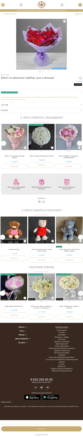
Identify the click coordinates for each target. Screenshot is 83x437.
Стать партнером (62, 346)
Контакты (61, 339)
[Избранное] (64, 21)
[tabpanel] (41, 44)
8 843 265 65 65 (41, 379)
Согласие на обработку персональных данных (62, 360)
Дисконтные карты (61, 353)
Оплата (62, 332)
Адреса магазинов (62, 350)
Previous (3, 143)
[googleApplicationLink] (51, 397)
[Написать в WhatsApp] (41, 387)
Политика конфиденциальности (62, 357)
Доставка (62, 335)
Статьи (61, 364)
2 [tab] (43, 71)
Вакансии (62, 366)
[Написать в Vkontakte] (47, 387)
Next (79, 143)
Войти (80, 14)
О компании (62, 330)
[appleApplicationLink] (32, 397)
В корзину (41, 429)
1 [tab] (40, 71)
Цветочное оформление (62, 371)
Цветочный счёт (62, 344)
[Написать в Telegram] (35, 387)
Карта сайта (6, 402)
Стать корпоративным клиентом (62, 348)
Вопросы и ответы (62, 337)
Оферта (61, 355)
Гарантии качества (61, 342)
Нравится (80, 78)
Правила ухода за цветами (62, 368)
